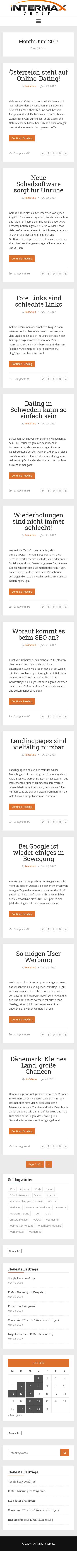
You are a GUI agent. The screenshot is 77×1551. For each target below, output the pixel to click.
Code (38, 1189)
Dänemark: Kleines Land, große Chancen (39, 1065)
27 (21, 1409)
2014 (12, 1189)
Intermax (51, 1195)
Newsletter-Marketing (38, 1207)
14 (29, 1393)
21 (29, 1401)
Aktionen (25, 1189)
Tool (36, 1213)
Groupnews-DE (22, 153)
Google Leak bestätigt (21, 1278)
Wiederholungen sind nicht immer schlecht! (38, 521)
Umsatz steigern (18, 1219)
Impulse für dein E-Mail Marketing (30, 1334)
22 (38, 1401)
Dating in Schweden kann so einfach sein (38, 409)
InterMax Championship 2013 (26, 1201)
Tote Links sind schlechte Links (38, 301)
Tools (47, 1213)
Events (38, 1195)
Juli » (19, 1415)
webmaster (52, 1219)
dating (49, 1189)
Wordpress (34, 1231)
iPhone (52, 1201)
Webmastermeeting (49, 1225)
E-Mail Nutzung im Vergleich (26, 1292)
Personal (61, 1207)
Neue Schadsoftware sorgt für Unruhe (38, 183)
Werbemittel (16, 1231)
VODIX (37, 1219)
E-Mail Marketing (19, 1195)
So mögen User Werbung (38, 956)
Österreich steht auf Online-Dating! (38, 75)
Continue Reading (22, 138)
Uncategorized (22, 1146)
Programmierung (19, 1213)
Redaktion (30, 86)
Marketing (15, 1207)
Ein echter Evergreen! (21, 1306)
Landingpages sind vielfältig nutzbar (38, 744)
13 (21, 1393)
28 (29, 1409)
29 (38, 1409)
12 (12, 1393)
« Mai (11, 1415)
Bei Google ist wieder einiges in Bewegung (38, 852)
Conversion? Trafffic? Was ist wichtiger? (33, 1320)
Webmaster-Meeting (21, 1225)
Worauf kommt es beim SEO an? (38, 634)
